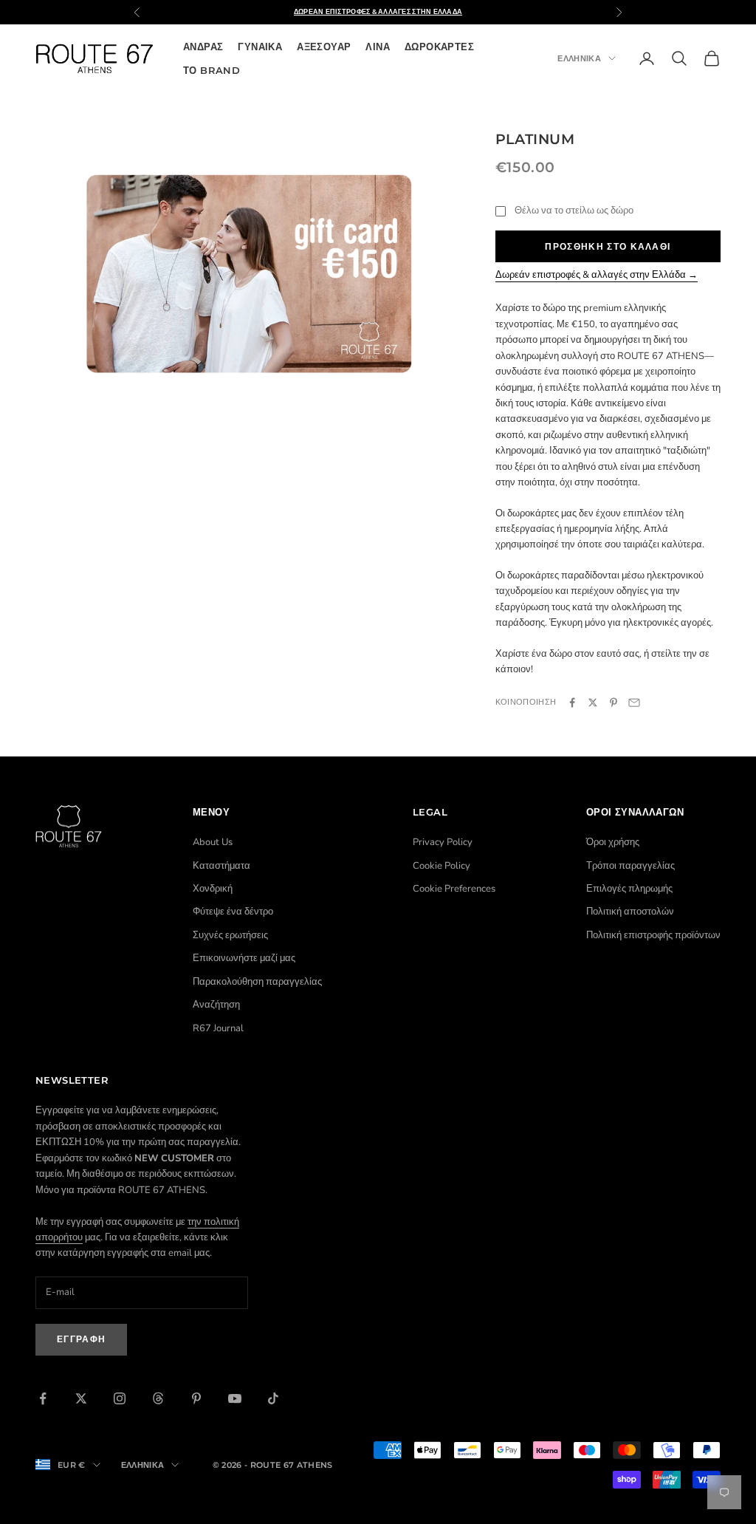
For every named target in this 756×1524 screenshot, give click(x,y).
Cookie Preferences (454, 888)
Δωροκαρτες (439, 46)
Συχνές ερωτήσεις (230, 935)
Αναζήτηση (216, 1004)
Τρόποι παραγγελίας (630, 865)
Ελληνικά (579, 58)
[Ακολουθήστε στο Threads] (158, 1398)
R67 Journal (218, 1028)
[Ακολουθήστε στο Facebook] (42, 1398)
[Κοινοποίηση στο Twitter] (593, 702)
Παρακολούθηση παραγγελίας (257, 981)
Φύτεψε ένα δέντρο (233, 911)
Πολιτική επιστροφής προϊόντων (653, 935)
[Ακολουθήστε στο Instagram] (119, 1398)
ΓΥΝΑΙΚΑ (260, 46)
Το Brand (211, 70)
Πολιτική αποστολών (630, 911)
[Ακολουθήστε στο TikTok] (273, 1398)
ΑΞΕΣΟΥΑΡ (324, 46)
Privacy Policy (442, 842)
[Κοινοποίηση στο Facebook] (572, 702)
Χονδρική (213, 888)
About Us (213, 842)
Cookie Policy (441, 865)
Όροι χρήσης (612, 842)
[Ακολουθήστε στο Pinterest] (196, 1398)
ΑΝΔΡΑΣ (203, 46)
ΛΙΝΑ (377, 46)
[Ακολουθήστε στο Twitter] (81, 1398)
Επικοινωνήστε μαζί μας (244, 958)
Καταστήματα (221, 865)
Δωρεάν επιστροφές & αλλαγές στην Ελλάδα (378, 11)
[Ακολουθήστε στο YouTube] (234, 1398)
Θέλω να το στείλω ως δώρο (574, 210)
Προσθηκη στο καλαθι (607, 246)
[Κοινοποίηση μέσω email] (634, 702)
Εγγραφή (81, 1338)
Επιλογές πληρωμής (629, 888)
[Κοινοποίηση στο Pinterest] (613, 702)
